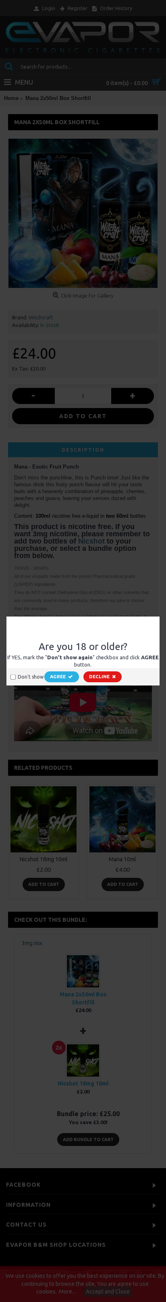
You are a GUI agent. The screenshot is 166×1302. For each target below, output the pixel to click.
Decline (99, 676)
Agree (58, 676)
